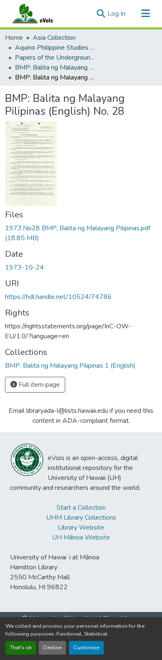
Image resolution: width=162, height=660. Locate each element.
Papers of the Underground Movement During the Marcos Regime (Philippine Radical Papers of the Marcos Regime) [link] (56, 57)
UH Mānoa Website (81, 537)
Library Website (81, 527)
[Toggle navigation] (145, 14)
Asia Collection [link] (54, 37)
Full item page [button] (38, 384)
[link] (81, 233)
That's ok (21, 647)
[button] (40, 13)
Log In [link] (116, 13)
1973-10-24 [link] (24, 267)
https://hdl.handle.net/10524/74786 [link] (58, 296)
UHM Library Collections (81, 517)
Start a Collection (81, 507)
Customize (86, 647)
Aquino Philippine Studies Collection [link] (56, 47)
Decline (52, 647)
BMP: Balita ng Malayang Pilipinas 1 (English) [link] (56, 67)
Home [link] (14, 37)
